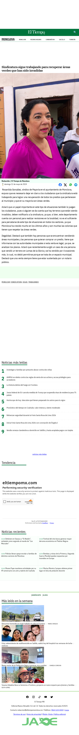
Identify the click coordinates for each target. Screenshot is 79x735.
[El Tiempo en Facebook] (29, 697)
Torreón (72, 39)
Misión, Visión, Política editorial (54, 714)
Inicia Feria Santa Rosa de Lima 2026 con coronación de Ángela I (32, 422)
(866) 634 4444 (57, 710)
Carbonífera (50, 39)
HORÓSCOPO (36, 595)
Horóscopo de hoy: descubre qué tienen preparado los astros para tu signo (36, 400)
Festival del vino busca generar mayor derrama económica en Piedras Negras (55, 540)
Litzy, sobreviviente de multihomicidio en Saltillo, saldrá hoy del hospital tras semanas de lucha (37, 644)
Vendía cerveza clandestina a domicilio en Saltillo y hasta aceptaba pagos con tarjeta (40, 430)
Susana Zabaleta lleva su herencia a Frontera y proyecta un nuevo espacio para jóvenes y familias (38, 686)
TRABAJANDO (33, 282)
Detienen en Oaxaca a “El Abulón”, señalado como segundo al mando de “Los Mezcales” (17, 541)
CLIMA (45, 595)
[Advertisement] (39, 14)
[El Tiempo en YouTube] (47, 697)
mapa (67, 710)
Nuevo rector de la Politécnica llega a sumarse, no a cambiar (31, 665)
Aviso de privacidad (34, 714)
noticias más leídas (39, 454)
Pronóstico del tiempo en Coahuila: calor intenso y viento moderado (33, 407)
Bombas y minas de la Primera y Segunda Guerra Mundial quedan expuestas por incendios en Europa (56, 556)
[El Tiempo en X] (52, 697)
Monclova (22, 39)
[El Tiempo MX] (36, 34)
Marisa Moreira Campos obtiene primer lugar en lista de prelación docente (55, 569)
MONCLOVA (8, 39)
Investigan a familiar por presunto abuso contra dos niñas (29, 369)
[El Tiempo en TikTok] (41, 697)
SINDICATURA (16, 282)
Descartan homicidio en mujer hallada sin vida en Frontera (30, 623)
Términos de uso (19, 714)
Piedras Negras (35, 39)
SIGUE (25, 282)
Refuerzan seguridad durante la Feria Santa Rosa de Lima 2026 (31, 415)
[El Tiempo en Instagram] (35, 697)
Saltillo (62, 39)
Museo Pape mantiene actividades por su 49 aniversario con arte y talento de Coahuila (18, 569)
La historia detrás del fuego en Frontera (22, 385)
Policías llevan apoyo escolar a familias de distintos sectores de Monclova (19, 554)
